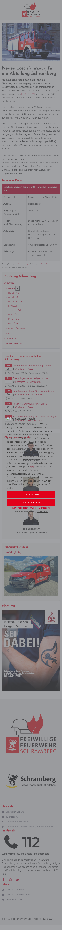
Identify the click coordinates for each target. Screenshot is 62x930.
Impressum (44, 507)
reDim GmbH (42, 512)
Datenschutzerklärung (24, 507)
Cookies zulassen (31, 494)
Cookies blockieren (31, 502)
